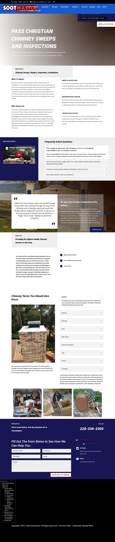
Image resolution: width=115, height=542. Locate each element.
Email (82, 458)
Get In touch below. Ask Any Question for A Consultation (9, 517)
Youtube (83, 448)
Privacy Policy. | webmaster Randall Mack (76, 526)
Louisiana (45, 7)
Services (84, 7)
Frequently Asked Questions (10, 497)
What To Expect (10, 493)
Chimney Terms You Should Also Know (9, 513)
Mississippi (64, 7)
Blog (98, 7)
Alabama (75, 7)
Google (38, 10)
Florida (35, 7)
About (104, 7)
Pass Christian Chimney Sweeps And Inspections (8, 485)
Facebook (30, 10)
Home (29, 7)
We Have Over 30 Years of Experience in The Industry (10, 502)
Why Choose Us (10, 495)
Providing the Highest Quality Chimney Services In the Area (9, 508)
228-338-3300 (8, 520)
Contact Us (96, 229)
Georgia (54, 7)
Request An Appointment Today (93, 18)
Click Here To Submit (60, 475)
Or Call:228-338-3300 (105, 24)
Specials (92, 7)
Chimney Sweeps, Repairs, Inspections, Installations (9, 490)
